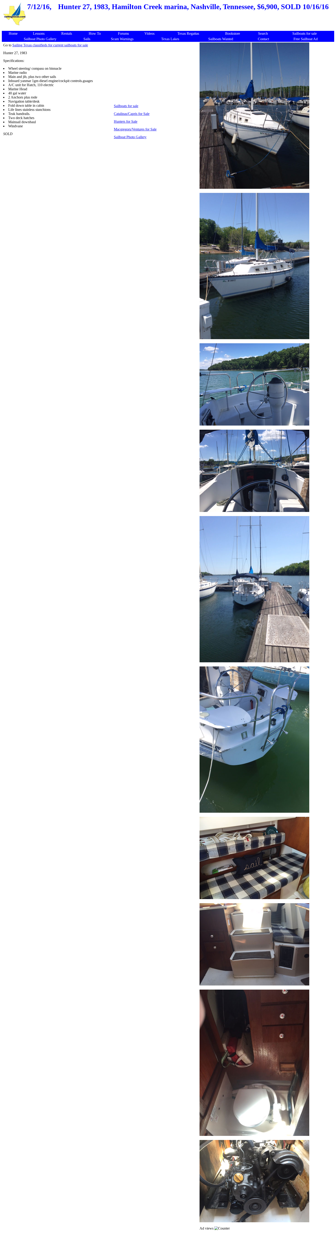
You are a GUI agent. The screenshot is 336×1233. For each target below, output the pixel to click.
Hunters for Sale (125, 121)
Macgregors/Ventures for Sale (135, 129)
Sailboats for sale (126, 106)
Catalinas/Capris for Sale (131, 114)
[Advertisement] (168, 28)
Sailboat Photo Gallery (130, 137)
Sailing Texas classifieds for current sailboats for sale (50, 45)
